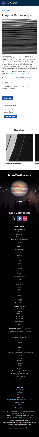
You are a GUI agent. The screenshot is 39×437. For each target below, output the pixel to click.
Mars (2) (19, 311)
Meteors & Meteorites (19, 337)
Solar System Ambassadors (19, 373)
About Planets (19, 249)
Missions (19, 363)
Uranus (19, 271)
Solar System (19, 226)
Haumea (19, 287)
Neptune (19, 273)
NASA (2, 3)
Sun (19, 232)
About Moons (19, 303)
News (19, 350)
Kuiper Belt (19, 234)
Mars (19, 263)
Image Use (19, 397)
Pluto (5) (19, 324)
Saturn (19, 268)
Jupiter (19, 201)
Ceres (19, 282)
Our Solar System (19, 229)
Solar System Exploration (11, 3)
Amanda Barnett (24, 420)
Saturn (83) (19, 316)
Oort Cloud (19, 237)
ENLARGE (7, 98)
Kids (19, 365)
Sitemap (19, 405)
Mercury (19, 255)
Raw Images (6, 10)
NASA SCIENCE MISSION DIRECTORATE (19, 400)
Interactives (19, 368)
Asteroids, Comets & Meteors (19, 329)
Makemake (19, 284)
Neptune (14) (19, 321)
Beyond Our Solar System (19, 239)
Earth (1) (19, 308)
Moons (19, 300)
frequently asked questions (23, 80)
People (19, 360)
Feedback (19, 392)
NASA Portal (19, 402)
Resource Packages (19, 376)
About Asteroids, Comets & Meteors (19, 331)
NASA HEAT (19, 379)
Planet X (19, 295)
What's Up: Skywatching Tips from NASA (19, 352)
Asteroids (19, 340)
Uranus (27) (19, 319)
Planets (19, 247)
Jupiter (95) (19, 313)
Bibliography (19, 389)
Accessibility (19, 407)
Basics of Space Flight (19, 371)
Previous (4, 191)
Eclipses (19, 242)
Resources (19, 355)
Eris (19, 289)
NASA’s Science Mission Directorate (19, 417)
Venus (20, 258)
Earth (19, 260)
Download (10, 116)
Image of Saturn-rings (13, 163)
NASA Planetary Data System (20, 73)
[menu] (36, 3)
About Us (19, 387)
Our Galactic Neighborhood (11, 7)
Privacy (19, 394)
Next (35, 191)
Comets (19, 342)
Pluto (19, 279)
